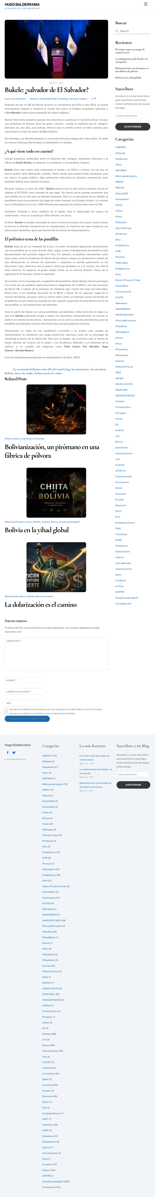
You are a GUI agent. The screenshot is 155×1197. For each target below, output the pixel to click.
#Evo (118, 239)
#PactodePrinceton (125, 320)
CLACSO (119, 465)
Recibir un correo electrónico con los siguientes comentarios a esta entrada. (56, 709)
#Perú (118, 343)
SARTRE (119, 592)
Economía (39, 438)
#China (119, 210)
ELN (117, 517)
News (118, 574)
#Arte (118, 164)
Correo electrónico (19, 692)
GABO (118, 540)
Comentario (14, 641)
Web (9, 703)
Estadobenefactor (125, 522)
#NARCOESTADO (48, 98)
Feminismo (121, 534)
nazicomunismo (123, 569)
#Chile (118, 205)
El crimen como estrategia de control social (130, 51)
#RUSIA (37, 522)
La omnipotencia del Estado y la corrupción (131, 60)
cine (117, 459)
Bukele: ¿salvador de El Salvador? (46, 89)
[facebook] (8, 752)
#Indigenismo (122, 268)
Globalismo (121, 545)
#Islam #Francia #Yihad (127, 280)
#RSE (118, 372)
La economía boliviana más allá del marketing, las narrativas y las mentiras (59, 369)
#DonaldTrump (123, 228)
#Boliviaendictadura (15, 522)
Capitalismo (27, 438)
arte (117, 436)
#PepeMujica (122, 332)
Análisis (83, 98)
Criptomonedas (123, 476)
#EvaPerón (121, 234)
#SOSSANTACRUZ (125, 395)
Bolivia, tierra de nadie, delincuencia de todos (33, 373)
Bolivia (17, 438)
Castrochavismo (124, 453)
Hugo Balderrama (15, 99)
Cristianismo (122, 482)
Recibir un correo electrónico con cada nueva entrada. (43, 713)
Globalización (122, 551)
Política (119, 586)
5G (117, 424)
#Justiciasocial (123, 291)
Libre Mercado (123, 563)
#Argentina (121, 159)
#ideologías (121, 262)
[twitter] (14, 752)
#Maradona (121, 303)
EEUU (118, 511)
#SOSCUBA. (121, 390)
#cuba (118, 216)
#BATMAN (120, 170)
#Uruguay (120, 413)
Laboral (119, 557)
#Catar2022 (121, 193)
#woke (119, 418)
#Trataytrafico (123, 407)
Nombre (12, 680)
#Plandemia (121, 349)
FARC (118, 528)
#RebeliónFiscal (124, 366)
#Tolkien (120, 401)
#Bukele (34, 98)
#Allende (120, 153)
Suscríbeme (133, 126)
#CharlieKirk (122, 199)
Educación (120, 505)
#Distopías (121, 222)
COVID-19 (120, 470)
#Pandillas (63, 98)
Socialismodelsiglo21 (69, 522)
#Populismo (121, 355)
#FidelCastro (122, 245)
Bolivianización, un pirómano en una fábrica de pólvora (52, 451)
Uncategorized (123, 603)
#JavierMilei (121, 286)
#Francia (120, 257)
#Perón (119, 338)
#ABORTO (120, 147)
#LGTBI (119, 297)
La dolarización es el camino (40, 604)
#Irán (29, 522)
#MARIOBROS (122, 309)
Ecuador (119, 499)
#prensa (74, 98)
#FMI (118, 251)
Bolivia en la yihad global (37, 530)
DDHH (118, 488)
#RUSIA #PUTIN (123, 384)
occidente (120, 580)
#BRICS (119, 182)
